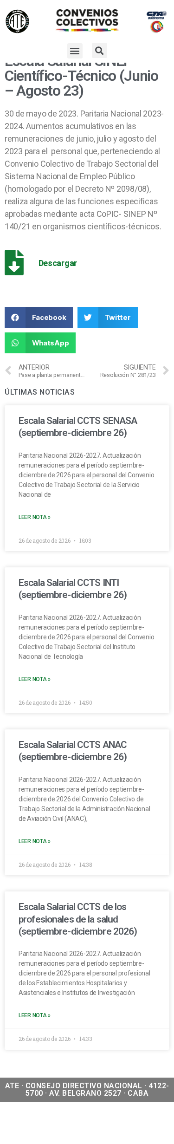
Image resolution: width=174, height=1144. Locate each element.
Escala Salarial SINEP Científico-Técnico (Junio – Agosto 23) (81, 75)
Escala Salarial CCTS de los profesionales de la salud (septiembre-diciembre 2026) (78, 919)
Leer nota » (35, 517)
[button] (75, 50)
